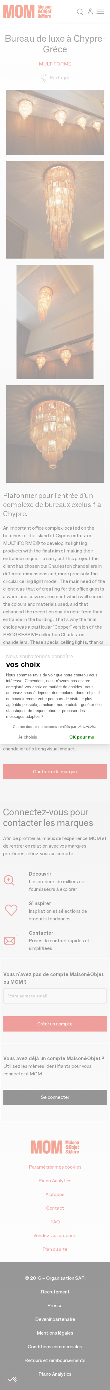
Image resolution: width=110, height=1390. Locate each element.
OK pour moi (82, 737)
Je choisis (27, 737)
